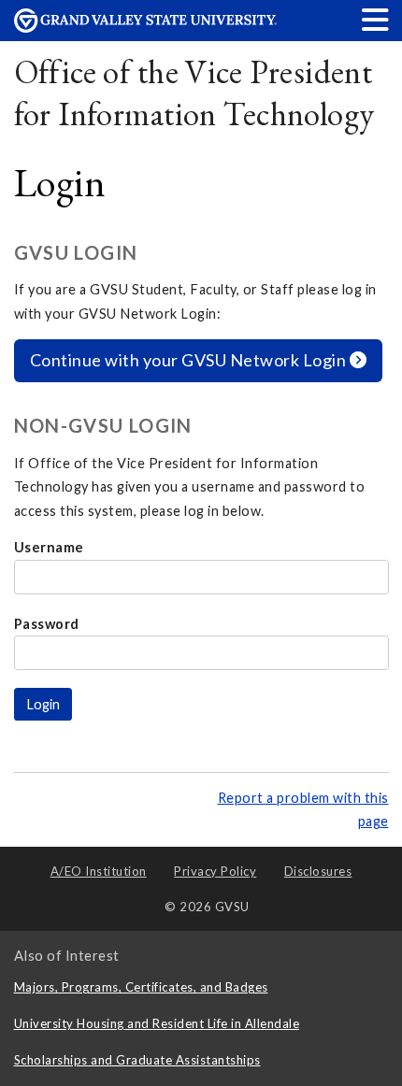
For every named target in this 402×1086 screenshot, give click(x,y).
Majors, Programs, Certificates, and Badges (141, 986)
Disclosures (318, 871)
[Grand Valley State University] (146, 27)
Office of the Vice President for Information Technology (194, 93)
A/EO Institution (98, 871)
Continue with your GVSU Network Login (190, 360)
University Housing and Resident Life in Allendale (157, 1023)
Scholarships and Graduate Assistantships (137, 1059)
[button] (376, 19)
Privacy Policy (215, 871)
